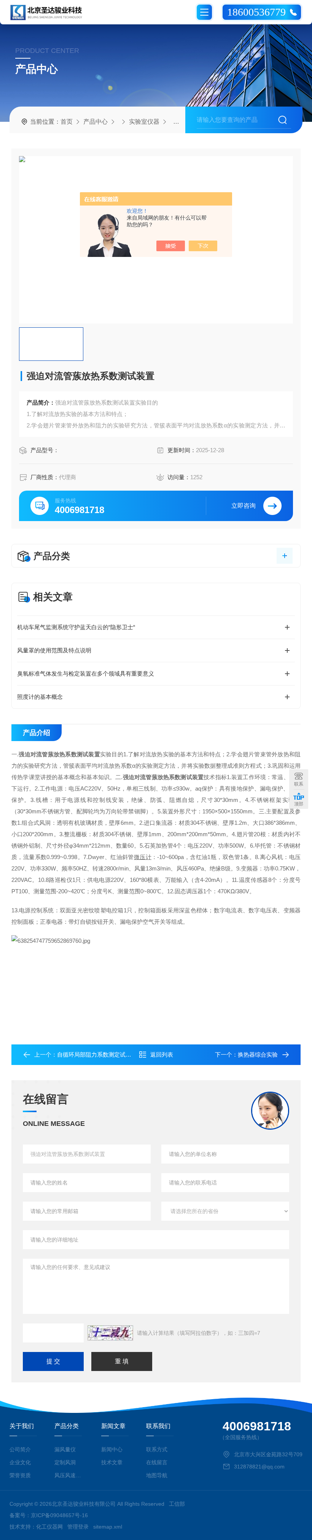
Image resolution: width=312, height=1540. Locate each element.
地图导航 (156, 1475)
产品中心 (95, 121)
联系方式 (156, 1449)
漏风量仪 (65, 1449)
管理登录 (78, 1527)
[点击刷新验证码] (110, 1333)
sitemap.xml (107, 1527)
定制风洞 (65, 1462)
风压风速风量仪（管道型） (69, 1475)
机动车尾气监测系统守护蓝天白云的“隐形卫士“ (76, 627)
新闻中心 (112, 1449)
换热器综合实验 (258, 1054)
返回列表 (161, 1054)
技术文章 (112, 1462)
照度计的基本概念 (40, 696)
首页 (66, 121)
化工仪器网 (49, 1527)
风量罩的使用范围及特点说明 (54, 650)
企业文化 (20, 1462)
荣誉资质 (20, 1475)
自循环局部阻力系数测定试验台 (97, 1054)
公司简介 (20, 1449)
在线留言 (156, 1462)
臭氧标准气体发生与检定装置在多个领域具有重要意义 (85, 673)
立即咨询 (243, 505)
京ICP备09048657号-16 (59, 1515)
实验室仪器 (144, 121)
